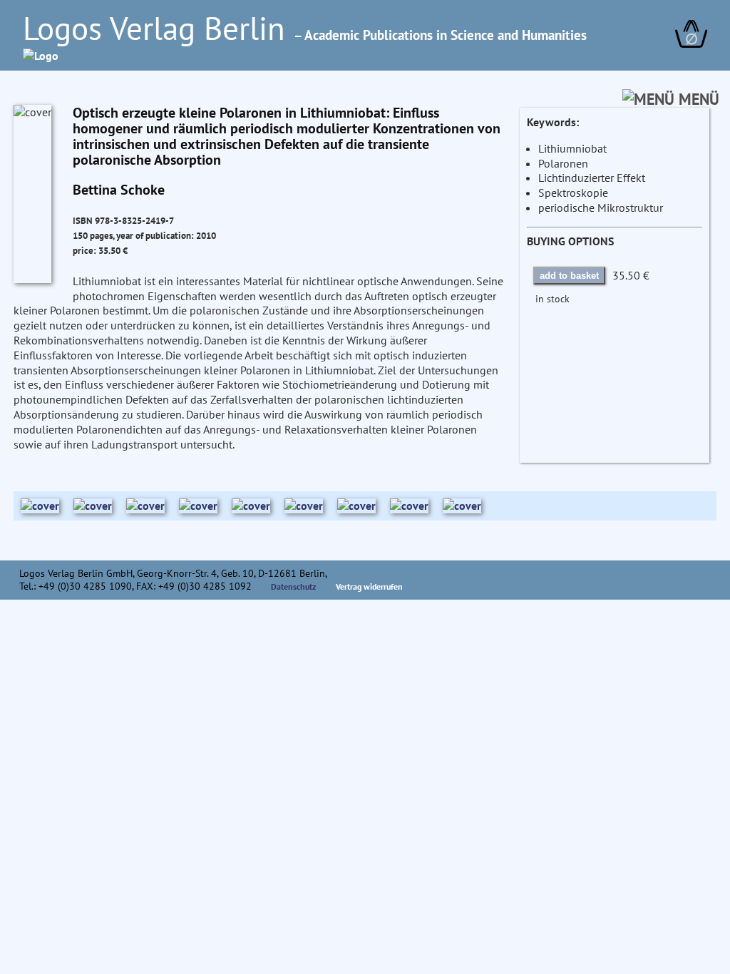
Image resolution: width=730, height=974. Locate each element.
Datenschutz (294, 586)
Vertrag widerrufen (369, 586)
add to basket (569, 275)
